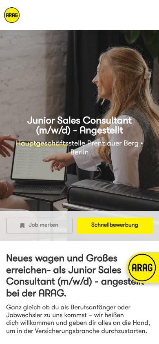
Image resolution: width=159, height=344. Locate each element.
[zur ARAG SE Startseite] (32, 15)
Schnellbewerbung (114, 225)
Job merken (43, 225)
